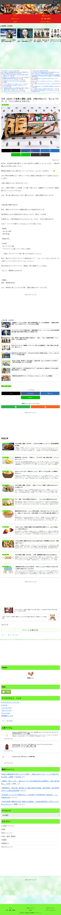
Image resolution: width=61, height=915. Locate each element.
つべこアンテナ (6, 708)
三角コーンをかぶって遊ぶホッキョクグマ (11, 90)
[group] (8, 36)
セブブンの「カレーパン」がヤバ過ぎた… (11, 79)
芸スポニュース (50, 908)
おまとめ (4, 705)
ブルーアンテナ (6, 710)
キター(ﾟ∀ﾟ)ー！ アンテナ (10, 702)
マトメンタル (5, 713)
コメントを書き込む (30, 630)
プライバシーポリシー (50, 910)
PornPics (18, 777)
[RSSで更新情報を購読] (45, 406)
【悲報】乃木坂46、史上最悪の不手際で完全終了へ (44, 88)
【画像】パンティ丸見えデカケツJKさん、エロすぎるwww (46, 83)
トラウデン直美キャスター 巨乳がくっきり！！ (13, 84)
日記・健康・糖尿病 (7, 386)
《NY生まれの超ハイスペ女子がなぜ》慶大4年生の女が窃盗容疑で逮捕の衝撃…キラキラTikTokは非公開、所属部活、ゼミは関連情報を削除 (45, 76)
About (30, 910)
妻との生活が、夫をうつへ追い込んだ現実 (10, 70)
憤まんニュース (30, 908)
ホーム (10, 908)
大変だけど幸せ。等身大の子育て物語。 (41, 70)
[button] (58, 36)
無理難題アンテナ (7, 716)
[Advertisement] (30, 57)
